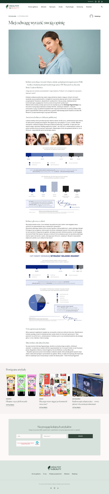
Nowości (8, 399)
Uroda (41, 399)
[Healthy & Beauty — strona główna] (12, 6)
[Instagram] (99, 2)
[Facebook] (96, 2)
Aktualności (90, 1)
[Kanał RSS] (102, 2)
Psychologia (12, 16)
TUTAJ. (35, 108)
